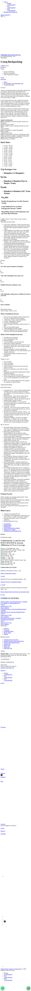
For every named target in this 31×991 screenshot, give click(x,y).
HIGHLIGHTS (8, 525)
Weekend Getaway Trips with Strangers (14, 641)
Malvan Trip (7, 645)
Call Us (6, 2)
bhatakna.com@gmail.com (10, 12)
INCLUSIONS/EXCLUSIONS (12, 528)
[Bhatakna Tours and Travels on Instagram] (17, 921)
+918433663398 (11, 10)
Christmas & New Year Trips (11, 639)
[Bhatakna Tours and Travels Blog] (17, 924)
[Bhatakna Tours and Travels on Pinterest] (17, 919)
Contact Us (6, 630)
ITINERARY (7, 526)
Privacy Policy (7, 632)
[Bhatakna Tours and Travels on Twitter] (17, 897)
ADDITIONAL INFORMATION (12, 531)
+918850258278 (11, 5)
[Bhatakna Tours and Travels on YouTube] (17, 946)
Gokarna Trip (7, 644)
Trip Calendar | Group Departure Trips (13, 83)
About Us (6, 628)
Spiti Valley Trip (8, 648)
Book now (3, 67)
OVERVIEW (7, 524)
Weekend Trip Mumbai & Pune (12, 642)
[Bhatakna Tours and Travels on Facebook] (17, 856)
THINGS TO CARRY (9, 529)
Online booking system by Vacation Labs (11, 969)
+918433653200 (11, 7)
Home (5, 82)
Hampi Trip (7, 647)
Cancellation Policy (9, 631)
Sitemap (6, 634)
